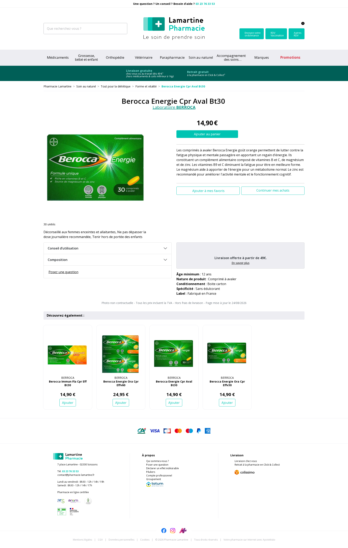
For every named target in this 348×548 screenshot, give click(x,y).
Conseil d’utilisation (63, 248)
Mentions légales (82, 539)
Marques (261, 57)
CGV (100, 539)
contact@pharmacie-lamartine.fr (75, 475)
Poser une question (157, 464)
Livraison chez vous (246, 461)
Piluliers (150, 472)
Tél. (68, 471)
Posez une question (63, 272)
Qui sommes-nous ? (157, 461)
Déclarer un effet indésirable (162, 468)
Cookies (144, 539)
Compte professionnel (159, 475)
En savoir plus (241, 263)
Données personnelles (121, 539)
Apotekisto (249, 539)
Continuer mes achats (272, 190)
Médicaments (58, 57)
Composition (57, 260)
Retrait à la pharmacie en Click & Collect (257, 464)
